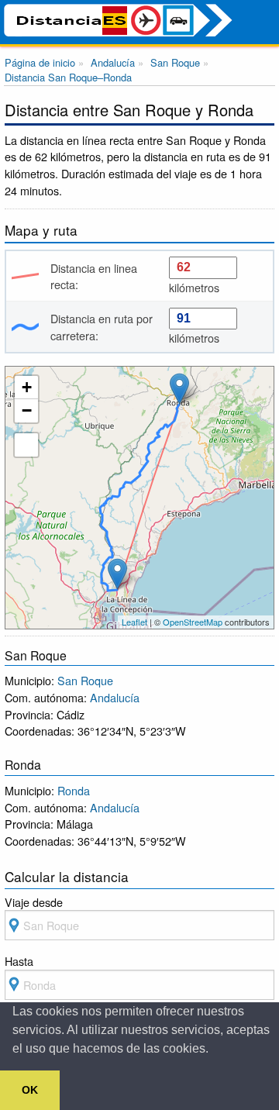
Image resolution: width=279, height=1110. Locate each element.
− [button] (27, 410)
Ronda (73, 790)
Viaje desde (34, 902)
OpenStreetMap (192, 621)
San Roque (85, 680)
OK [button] (30, 1090)
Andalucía (115, 697)
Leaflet (134, 621)
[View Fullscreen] (26, 445)
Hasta (19, 961)
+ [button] (27, 387)
